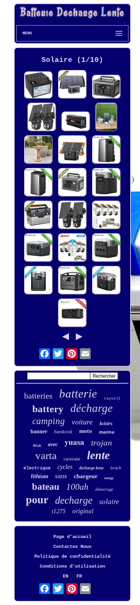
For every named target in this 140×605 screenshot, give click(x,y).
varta (46, 455)
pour (37, 499)
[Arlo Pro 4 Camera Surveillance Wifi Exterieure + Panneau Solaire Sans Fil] (106, 117)
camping (48, 421)
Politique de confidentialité (72, 556)
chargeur (86, 476)
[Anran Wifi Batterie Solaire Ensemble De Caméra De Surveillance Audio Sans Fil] (72, 248)
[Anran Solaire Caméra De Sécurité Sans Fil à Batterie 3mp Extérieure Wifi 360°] (41, 117)
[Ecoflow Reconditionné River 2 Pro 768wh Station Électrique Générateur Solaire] (106, 248)
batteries (38, 395)
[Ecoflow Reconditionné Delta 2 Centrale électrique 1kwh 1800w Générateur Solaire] (106, 183)
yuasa (74, 442)
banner (39, 431)
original (82, 511)
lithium (39, 476)
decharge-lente (91, 468)
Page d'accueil (72, 536)
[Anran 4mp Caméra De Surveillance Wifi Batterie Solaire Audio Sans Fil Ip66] (106, 215)
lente (98, 455)
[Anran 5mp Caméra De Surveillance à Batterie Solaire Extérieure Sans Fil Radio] (72, 215)
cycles (64, 466)
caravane (72, 458)
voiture (82, 422)
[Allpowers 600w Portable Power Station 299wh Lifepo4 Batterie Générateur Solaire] (72, 183)
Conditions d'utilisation (72, 566)
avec (53, 444)
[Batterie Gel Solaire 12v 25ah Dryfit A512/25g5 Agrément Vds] (38, 85)
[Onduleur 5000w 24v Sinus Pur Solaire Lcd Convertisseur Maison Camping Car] (75, 122)
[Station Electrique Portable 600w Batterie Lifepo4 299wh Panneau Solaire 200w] (72, 85)
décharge (91, 408)
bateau (45, 486)
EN (65, 576)
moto (85, 431)
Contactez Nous (72, 546)
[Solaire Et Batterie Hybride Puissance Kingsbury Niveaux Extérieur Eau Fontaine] (38, 150)
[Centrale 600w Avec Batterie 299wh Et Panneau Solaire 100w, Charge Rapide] (106, 87)
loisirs (106, 423)
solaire (109, 502)
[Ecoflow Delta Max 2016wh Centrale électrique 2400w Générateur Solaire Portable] (38, 281)
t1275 (59, 511)
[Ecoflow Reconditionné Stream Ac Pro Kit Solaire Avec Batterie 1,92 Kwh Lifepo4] (38, 183)
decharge (73, 500)
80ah (37, 445)
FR (79, 576)
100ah (77, 487)
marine (107, 432)
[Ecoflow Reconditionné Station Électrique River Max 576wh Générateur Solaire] (72, 281)
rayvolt (112, 399)
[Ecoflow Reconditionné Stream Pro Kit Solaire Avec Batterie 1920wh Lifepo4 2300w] (106, 150)
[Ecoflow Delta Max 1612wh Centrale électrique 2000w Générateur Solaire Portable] (106, 281)
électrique (37, 468)
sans (61, 476)
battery (48, 408)
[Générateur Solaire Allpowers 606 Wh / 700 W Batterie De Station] (38, 215)
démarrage (104, 489)
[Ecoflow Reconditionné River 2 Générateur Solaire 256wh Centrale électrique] (38, 248)
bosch (115, 467)
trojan (101, 442)
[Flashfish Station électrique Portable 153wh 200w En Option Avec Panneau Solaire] (72, 150)
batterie (78, 393)
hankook (63, 431)
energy (109, 478)
